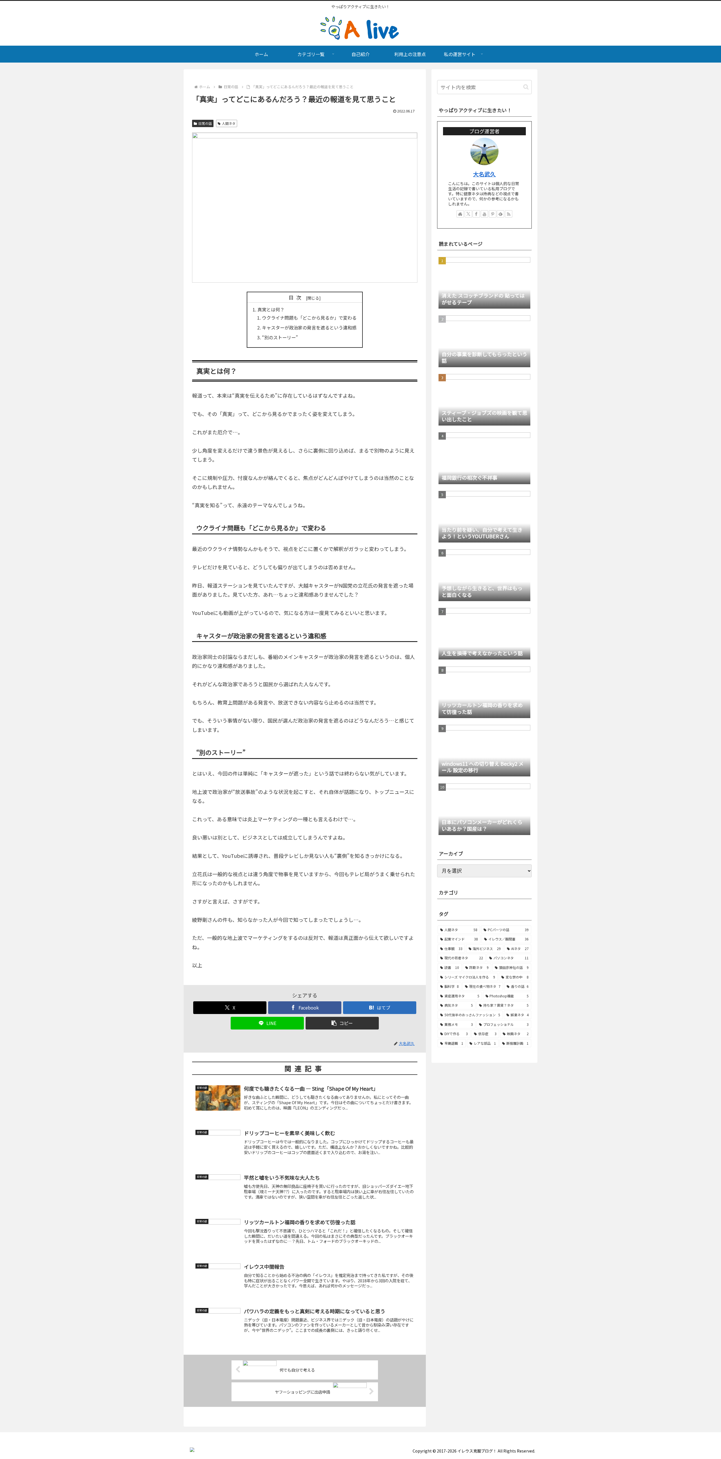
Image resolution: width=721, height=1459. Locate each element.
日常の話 (205, 123)
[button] (342, 1023)
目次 (296, 297)
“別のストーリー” (280, 337)
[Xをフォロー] (468, 214)
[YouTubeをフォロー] (484, 214)
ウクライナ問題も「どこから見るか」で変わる (309, 317)
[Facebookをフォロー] (476, 214)
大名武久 (484, 174)
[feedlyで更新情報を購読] (500, 214)
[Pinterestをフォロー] (492, 214)
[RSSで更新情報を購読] (508, 214)
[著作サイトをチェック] (460, 214)
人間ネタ (228, 123)
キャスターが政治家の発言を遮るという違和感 (309, 327)
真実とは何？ (270, 309)
